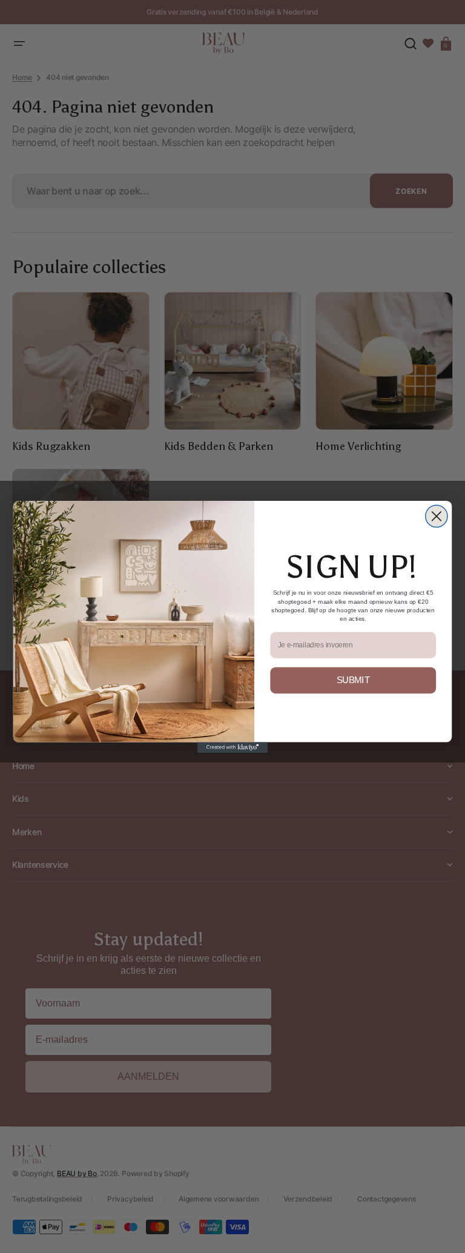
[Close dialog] (436, 516)
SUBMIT (353, 680)
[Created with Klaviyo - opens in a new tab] (232, 747)
